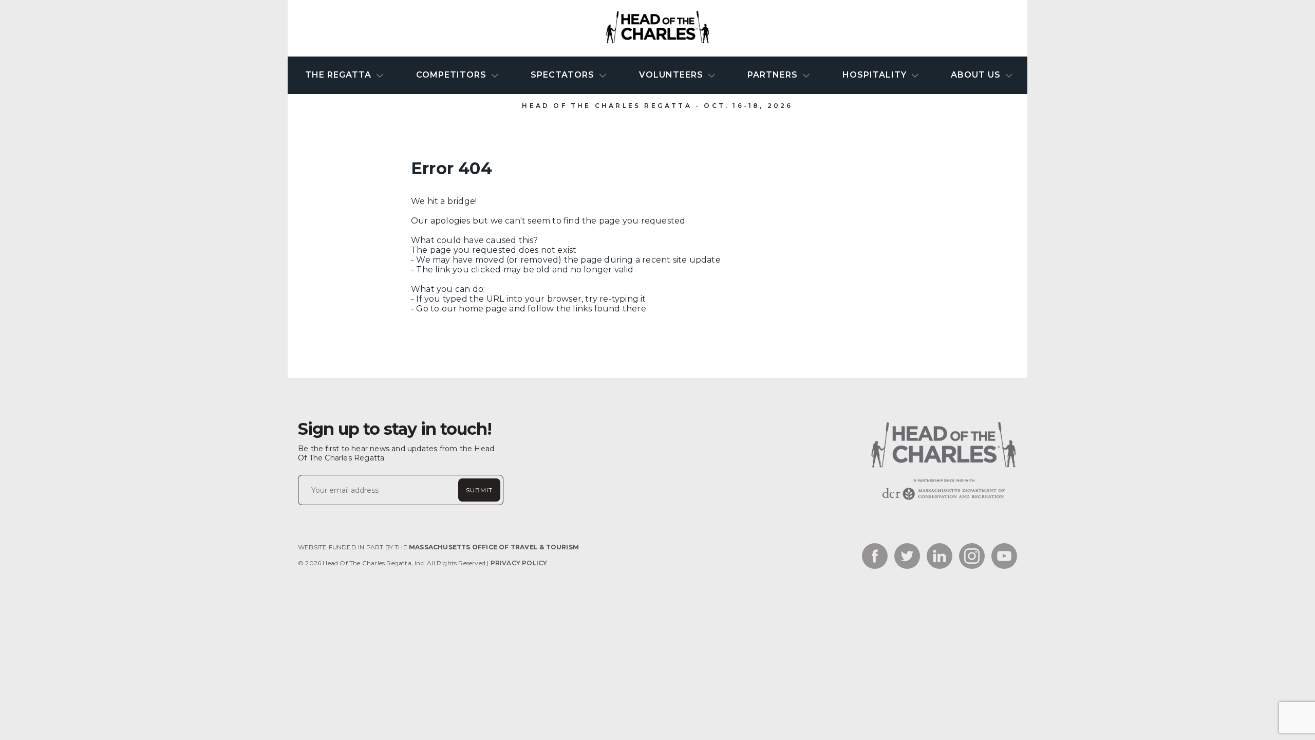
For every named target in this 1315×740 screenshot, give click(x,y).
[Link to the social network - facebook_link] (875, 557)
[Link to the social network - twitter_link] (907, 557)
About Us (977, 75)
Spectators (564, 75)
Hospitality (875, 75)
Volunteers (672, 75)
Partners (773, 75)
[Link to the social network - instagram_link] (972, 557)
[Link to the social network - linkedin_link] (939, 557)
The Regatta (339, 75)
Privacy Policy (519, 563)
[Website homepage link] (942, 500)
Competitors (452, 75)
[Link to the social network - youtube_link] (1004, 557)
